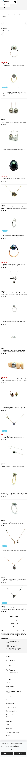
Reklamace (9, 700)
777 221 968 (12, 660)
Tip (4, 35)
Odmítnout (7, 753)
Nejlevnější (9, 14)
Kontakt (8, 736)
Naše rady (9, 728)
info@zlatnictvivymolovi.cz (15, 666)
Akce (4, 32)
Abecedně (4, 16)
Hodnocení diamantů (12, 732)
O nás (7, 724)
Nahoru (14, 626)
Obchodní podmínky (12, 711)
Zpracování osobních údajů (12, 715)
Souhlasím (20, 753)
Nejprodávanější (16, 14)
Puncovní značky (11, 707)
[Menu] (15, 1)
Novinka (5, 34)
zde (18, 746)
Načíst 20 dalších (14, 616)
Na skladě (6, 30)
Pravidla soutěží (10, 703)
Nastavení (13, 749)
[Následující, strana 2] (14, 620)
